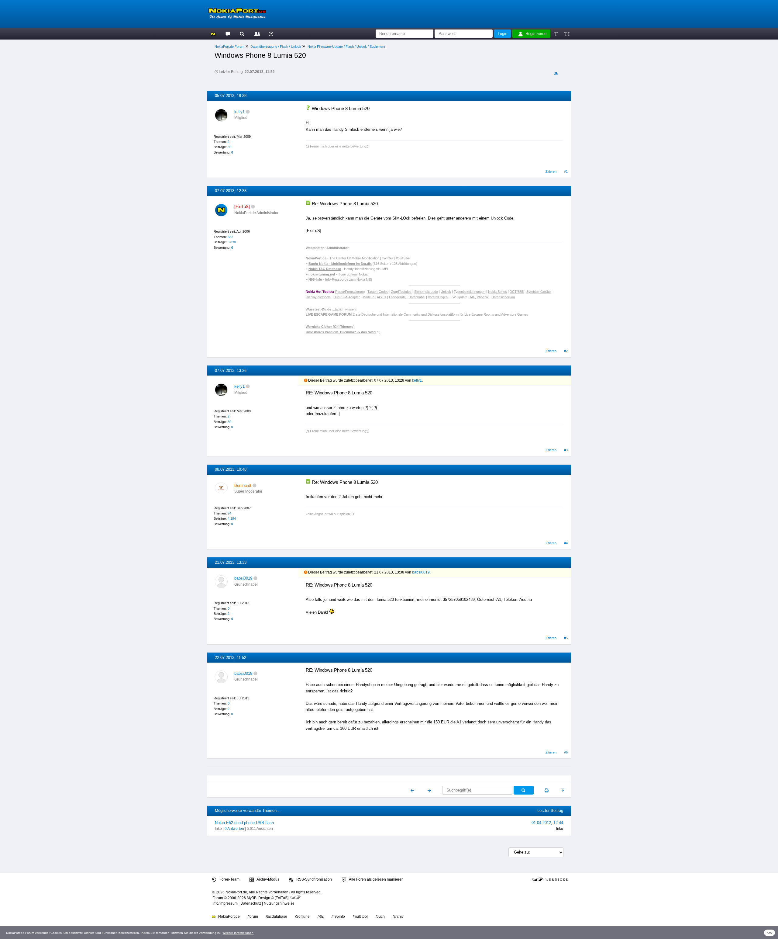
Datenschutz (250, 903)
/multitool (360, 916)
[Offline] (248, 111)
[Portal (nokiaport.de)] (213, 33)
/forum (253, 916)
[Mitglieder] (256, 33)
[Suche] (242, 33)
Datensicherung (503, 297)
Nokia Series (497, 291)
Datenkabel (416, 297)
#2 (566, 351)
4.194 (232, 518)
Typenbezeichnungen (469, 291)
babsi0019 (243, 578)
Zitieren (551, 171)
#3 (566, 450)
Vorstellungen (438, 297)
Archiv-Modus (267, 879)
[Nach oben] (563, 790)
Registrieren (535, 33)
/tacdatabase (276, 916)
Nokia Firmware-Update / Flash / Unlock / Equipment (346, 46)
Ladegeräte (397, 297)
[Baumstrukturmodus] (555, 74)
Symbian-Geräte (538, 291)
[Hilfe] (270, 33)
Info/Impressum (225, 903)
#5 (566, 638)
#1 (566, 171)
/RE (321, 916)
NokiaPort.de (228, 916)
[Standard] (556, 33)
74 (229, 513)
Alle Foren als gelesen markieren (376, 879)
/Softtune (302, 916)
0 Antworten (234, 828)
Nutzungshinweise (279, 903)
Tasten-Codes (377, 291)
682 (230, 237)
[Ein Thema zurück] (412, 790)
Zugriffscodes (401, 291)
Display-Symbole (318, 297)
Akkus (381, 297)
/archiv (398, 916)
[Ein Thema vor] (429, 790)
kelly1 (239, 111)
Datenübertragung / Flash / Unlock (275, 46)
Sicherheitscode (426, 291)
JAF (472, 297)
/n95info (338, 916)
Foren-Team (229, 879)
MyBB (251, 898)
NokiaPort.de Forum (229, 46)
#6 (566, 752)
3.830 (232, 242)
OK (769, 932)
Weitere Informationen (237, 932)
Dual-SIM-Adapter (346, 297)
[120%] (566, 33)
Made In (368, 297)
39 (229, 147)
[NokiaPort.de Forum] (227, 33)
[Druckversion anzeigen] (546, 790)
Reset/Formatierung (350, 291)
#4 (566, 543)
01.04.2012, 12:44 (547, 822)
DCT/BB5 (517, 291)
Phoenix (483, 297)
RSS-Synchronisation (313, 879)
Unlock (446, 291)
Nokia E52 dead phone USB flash (244, 822)
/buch (380, 916)
